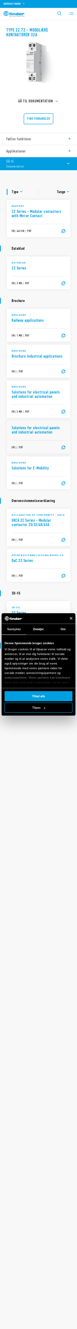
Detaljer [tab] (38, 629)
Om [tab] (63, 629)
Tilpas (36, 707)
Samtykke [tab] (14, 629)
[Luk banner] (71, 618)
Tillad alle (38, 696)
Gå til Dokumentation (35, 101)
